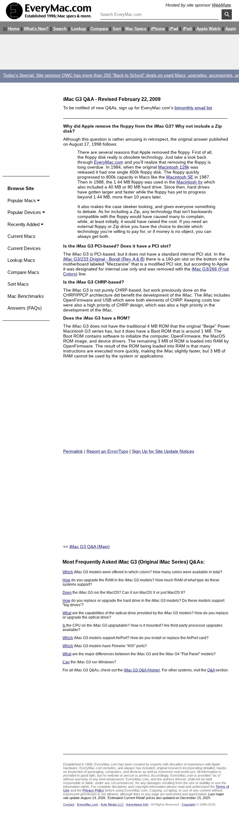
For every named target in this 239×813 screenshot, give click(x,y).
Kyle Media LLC (112, 804)
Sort (117, 29)
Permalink (73, 451)
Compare (99, 29)
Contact (68, 804)
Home (13, 29)
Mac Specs (135, 29)
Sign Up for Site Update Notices (163, 451)
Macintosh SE (179, 177)
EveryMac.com (108, 162)
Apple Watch (208, 29)
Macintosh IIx (189, 181)
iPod (187, 29)
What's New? (36, 29)
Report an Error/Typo (107, 451)
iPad (173, 29)
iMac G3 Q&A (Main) (89, 546)
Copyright (188, 804)
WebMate (221, 4)
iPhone (158, 29)
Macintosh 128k (173, 167)
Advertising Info (137, 804)
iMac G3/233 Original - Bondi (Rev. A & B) (104, 259)
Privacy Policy (93, 790)
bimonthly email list (193, 107)
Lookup (78, 29)
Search (60, 29)
